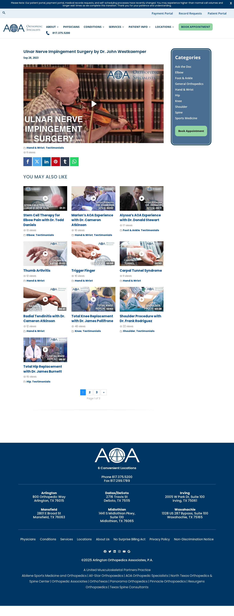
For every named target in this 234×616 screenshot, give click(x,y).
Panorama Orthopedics (128, 581)
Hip (29, 381)
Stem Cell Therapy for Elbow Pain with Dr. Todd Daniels (43, 220)
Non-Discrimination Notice (194, 539)
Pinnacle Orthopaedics (168, 581)
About (51, 27)
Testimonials (55, 148)
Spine (179, 112)
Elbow (31, 235)
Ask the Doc (183, 67)
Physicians (71, 27)
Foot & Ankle (131, 230)
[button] (6, 13)
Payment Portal (162, 13)
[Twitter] (37, 161)
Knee (78, 331)
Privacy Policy (160, 539)
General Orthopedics (189, 84)
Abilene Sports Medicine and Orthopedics (54, 575)
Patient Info (138, 27)
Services (115, 27)
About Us (103, 539)
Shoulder (129, 331)
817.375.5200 (122, 477)
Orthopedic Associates (69, 581)
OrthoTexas (99, 581)
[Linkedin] (46, 161)
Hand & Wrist (36, 148)
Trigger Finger (83, 270)
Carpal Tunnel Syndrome (141, 270)
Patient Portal (217, 13)
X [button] (231, 3)
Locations (163, 27)
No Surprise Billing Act (129, 539)
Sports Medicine (186, 118)
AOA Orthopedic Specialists (147, 575)
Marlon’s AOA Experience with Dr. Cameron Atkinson (92, 220)
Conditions (92, 27)
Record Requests (190, 13)
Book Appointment (195, 27)
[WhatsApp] (74, 161)
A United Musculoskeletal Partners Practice (117, 570)
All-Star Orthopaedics (106, 575)
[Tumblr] (65, 161)
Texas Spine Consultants (129, 587)
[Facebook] (27, 161)
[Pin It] (55, 161)
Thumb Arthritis (36, 270)
